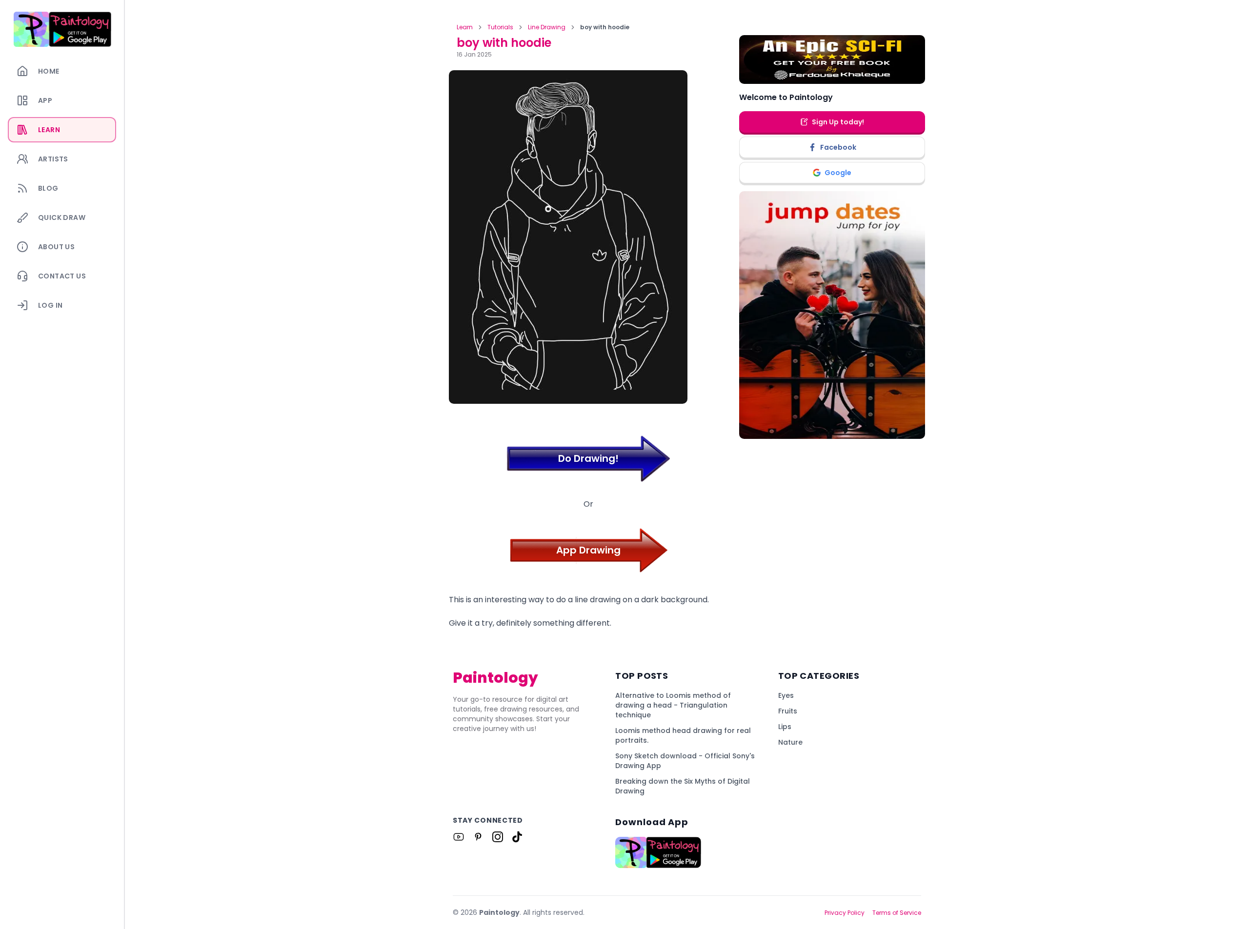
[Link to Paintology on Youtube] (458, 837)
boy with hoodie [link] (604, 27)
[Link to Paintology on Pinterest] (478, 837)
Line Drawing (546, 27)
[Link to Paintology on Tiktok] (517, 837)
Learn (465, 27)
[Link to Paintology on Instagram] (498, 837)
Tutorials (500, 27)
